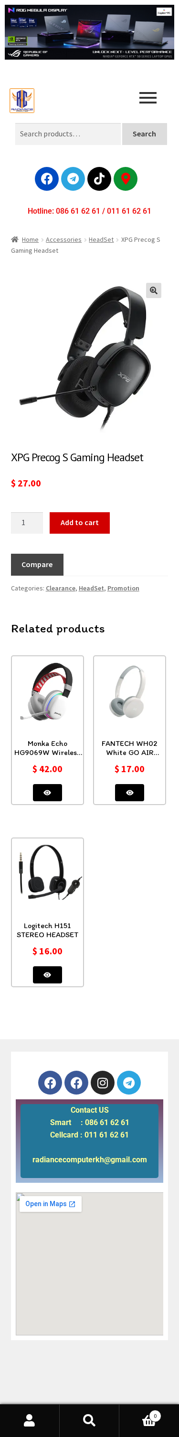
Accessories (64, 239)
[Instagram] (103, 1083)
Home (30, 239)
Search (144, 133)
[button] (153, 290)
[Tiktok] (99, 179)
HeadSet (101, 239)
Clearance (60, 588)
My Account (30, 1421)
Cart (138, 1412)
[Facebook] (47, 179)
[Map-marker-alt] (125, 179)
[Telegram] (73, 179)
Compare (37, 564)
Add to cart (80, 522)
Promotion (123, 588)
